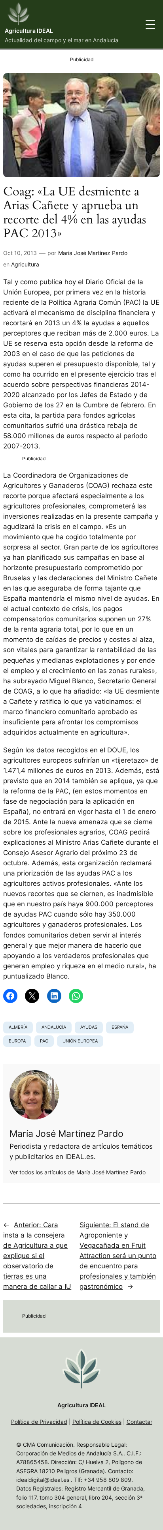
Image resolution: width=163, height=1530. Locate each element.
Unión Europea (80, 1041)
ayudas (88, 1027)
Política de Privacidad (39, 1421)
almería (18, 1027)
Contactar (139, 1421)
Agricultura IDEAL (29, 30)
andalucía (54, 1027)
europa (17, 1041)
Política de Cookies (96, 1421)
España (120, 1027)
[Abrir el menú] (150, 24)
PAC (44, 1041)
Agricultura (25, 264)
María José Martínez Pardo (92, 252)
